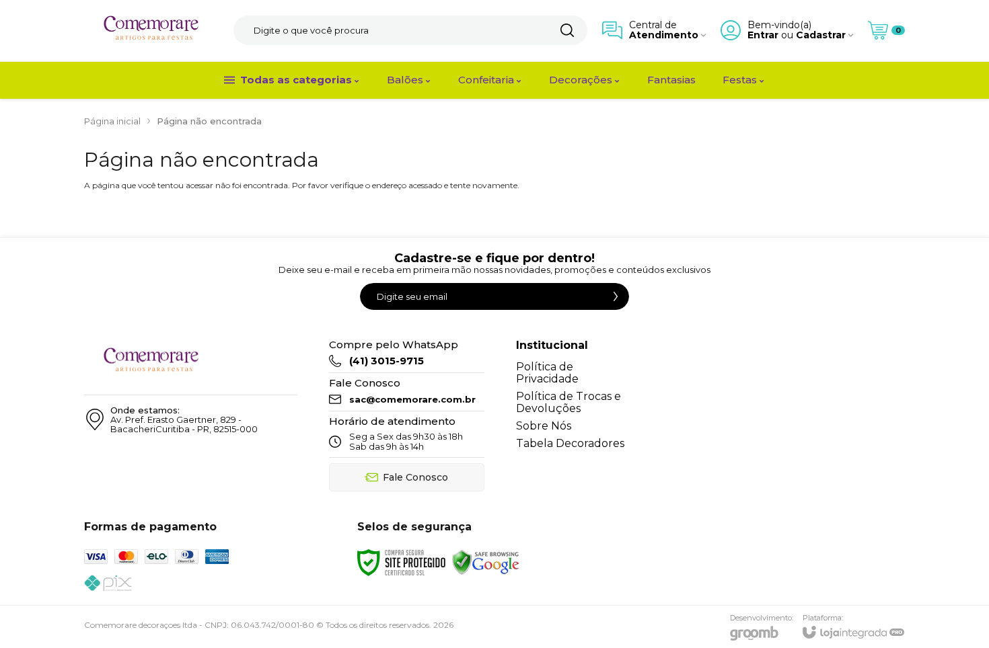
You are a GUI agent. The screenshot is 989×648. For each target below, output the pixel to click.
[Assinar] (615, 296)
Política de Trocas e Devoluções (568, 402)
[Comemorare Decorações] (151, 30)
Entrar (762, 35)
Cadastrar (821, 35)
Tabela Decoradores (570, 443)
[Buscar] (567, 30)
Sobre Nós (543, 425)
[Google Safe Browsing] (485, 562)
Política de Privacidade (547, 372)
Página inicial (112, 121)
